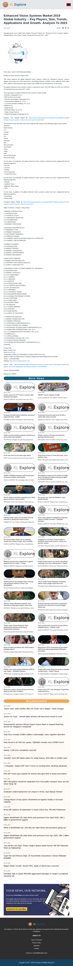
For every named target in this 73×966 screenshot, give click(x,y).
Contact (36, 948)
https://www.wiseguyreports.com (20, 361)
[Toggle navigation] (69, 4)
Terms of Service (36, 940)
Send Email (11, 352)
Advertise (36, 945)
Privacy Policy (36, 942)
